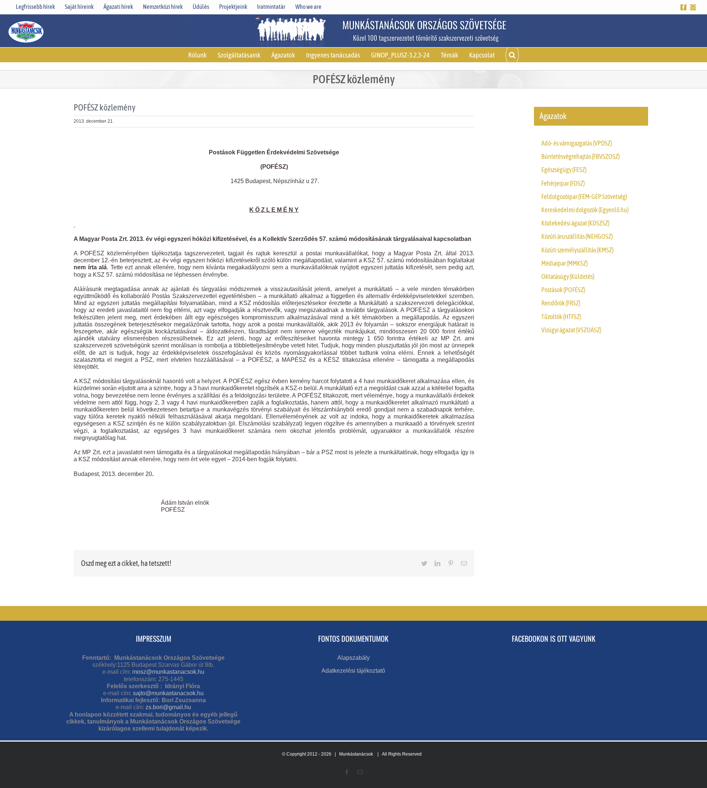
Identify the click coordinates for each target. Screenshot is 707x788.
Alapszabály (353, 658)
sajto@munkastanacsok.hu (168, 693)
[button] (512, 55)
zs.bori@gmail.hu (168, 707)
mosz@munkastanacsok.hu (168, 672)
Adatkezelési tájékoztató (353, 671)
